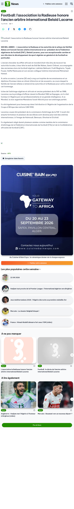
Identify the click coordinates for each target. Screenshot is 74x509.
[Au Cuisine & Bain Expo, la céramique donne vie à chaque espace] (37, 210)
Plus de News (37, 425)
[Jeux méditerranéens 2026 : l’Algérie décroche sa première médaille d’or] (5, 299)
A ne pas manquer (11, 333)
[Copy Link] (30, 29)
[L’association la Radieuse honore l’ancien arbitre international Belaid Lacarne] (18, 350)
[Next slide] (72, 355)
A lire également (10, 377)
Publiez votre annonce (38, 263)
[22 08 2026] (5, 277)
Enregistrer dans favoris (14, 158)
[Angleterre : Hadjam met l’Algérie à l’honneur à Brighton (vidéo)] (18, 394)
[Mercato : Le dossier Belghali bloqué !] (5, 311)
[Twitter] (14, 29)
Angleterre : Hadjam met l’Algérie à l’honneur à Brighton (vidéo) (18, 415)
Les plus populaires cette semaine (20, 269)
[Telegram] (19, 29)
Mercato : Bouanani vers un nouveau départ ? (55, 414)
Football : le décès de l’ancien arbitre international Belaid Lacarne (52, 370)
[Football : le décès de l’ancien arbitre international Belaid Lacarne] (55, 350)
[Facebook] (8, 29)
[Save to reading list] (71, 11)
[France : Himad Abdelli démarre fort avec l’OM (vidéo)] (5, 322)
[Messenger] (25, 29)
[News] (7, 4)
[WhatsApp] (3, 29)
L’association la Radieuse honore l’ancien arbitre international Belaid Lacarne (16, 370)
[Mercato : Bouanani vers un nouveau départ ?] (55, 394)
